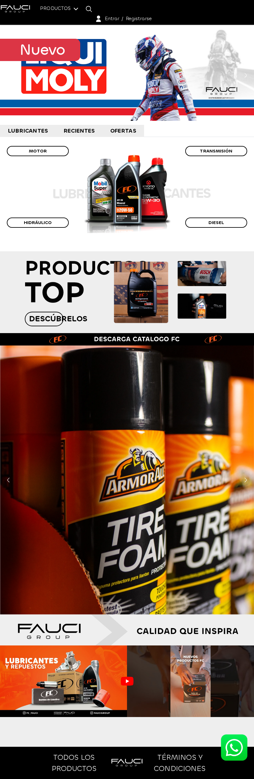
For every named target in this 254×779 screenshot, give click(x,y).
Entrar (112, 18)
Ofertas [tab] (123, 130)
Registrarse (139, 18)
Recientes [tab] (79, 130)
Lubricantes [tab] (28, 130)
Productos (56, 8)
